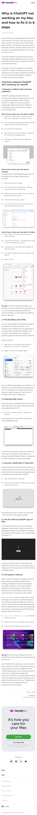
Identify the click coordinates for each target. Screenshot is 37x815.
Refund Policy (6, 786)
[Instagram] (16, 761)
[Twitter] (21, 761)
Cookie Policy (6, 781)
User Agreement (7, 795)
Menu (33, 3)
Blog (3, 770)
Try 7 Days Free (18, 742)
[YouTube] (26, 761)
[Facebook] (11, 761)
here (10, 535)
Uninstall (4, 800)
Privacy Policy (6, 791)
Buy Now (18, 737)
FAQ (3, 775)
